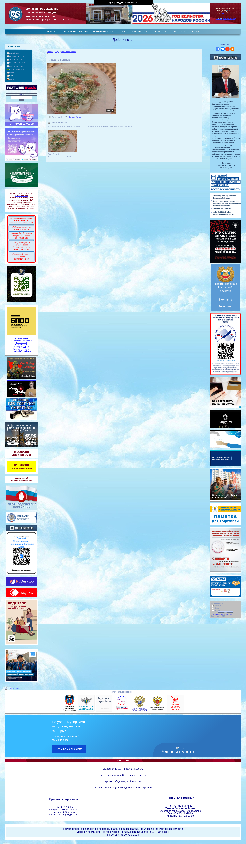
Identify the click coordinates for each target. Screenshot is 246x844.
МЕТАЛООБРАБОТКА (17, 63)
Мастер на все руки (16, 66)
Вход (234, 19)
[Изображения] (62, 141)
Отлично (218, 606)
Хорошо (217, 608)
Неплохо (218, 610)
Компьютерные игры (16, 69)
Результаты (215, 614)
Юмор (11, 79)
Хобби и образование (17, 76)
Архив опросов (226, 614)
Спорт (11, 73)
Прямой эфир (14, 53)
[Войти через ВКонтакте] (223, 49)
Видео (57, 52)
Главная (50, 52)
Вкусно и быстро (75, 117)
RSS (222, 13)
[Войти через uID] (218, 49)
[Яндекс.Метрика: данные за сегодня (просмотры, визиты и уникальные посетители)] (12, 688)
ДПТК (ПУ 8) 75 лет (16, 59)
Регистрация (227, 19)
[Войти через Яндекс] (227, 49)
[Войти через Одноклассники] (232, 49)
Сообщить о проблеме (69, 749)
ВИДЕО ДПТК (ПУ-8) (16, 56)
